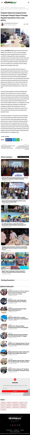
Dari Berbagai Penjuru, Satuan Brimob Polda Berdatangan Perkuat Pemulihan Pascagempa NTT (14, 224)
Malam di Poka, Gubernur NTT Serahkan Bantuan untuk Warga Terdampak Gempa (18, 369)
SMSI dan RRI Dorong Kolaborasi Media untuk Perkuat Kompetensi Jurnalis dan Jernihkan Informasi (15, 178)
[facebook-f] (10, 425)
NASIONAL (8, 405)
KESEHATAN (15, 402)
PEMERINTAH (16, 405)
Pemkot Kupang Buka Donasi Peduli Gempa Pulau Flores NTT (17, 309)
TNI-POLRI (3, 409)
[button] (28, 2)
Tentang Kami (9, 430)
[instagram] (17, 425)
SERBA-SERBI (15, 407)
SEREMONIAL (23, 407)
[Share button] (21, 139)
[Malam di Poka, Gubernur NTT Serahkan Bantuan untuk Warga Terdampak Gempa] (3, 370)
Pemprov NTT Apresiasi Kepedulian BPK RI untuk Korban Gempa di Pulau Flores (14, 201)
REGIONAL (7, 7)
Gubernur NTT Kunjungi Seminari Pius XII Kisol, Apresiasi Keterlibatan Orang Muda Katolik (18, 344)
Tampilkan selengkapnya (23, 156)
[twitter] (13, 425)
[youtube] (15, 425)
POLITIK (2, 407)
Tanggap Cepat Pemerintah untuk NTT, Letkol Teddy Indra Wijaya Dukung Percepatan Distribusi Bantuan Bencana (14, 248)
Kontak (22, 430)
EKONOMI (3, 402)
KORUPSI (21, 402)
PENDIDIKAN (23, 405)
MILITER (3, 405)
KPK (26, 402)
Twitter (14, 139)
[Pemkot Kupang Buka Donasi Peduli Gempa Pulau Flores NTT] (3, 309)
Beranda (2, 7)
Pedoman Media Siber (15, 431)
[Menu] (2, 2)
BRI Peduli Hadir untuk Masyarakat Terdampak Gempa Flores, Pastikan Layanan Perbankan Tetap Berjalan (17, 301)
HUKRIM (9, 402)
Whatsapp (18, 139)
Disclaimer (16, 430)
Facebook (10, 139)
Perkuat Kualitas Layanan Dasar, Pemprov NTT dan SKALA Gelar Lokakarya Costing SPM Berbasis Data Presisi (19, 361)
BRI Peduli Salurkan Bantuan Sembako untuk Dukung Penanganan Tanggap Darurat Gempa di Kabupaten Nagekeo (18, 335)
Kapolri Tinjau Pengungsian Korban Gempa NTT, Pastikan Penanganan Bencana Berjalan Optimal (13, 272)
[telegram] (19, 425)
